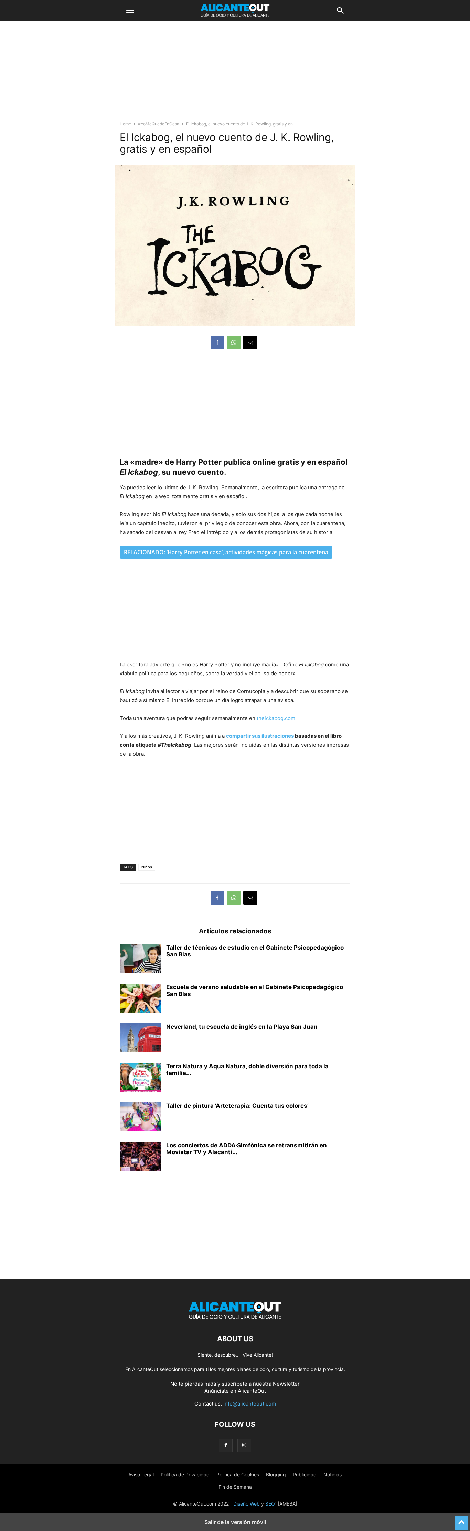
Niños (146, 867)
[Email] (250, 342)
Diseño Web (246, 1504)
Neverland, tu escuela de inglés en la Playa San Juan (242, 1026)
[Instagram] (244, 1445)
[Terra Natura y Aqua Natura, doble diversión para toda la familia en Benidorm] (140, 1078)
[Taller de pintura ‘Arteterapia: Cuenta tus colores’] (140, 1117)
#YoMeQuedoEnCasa (158, 124)
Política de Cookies (237, 1474)
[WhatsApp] (234, 342)
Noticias (332, 1474)
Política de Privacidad (185, 1474)
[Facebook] (217, 342)
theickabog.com (276, 718)
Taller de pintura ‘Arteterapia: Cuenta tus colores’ (237, 1105)
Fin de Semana (235, 1487)
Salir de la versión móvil (235, 1522)
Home (125, 124)
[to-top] (461, 1519)
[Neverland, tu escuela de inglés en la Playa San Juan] (140, 1038)
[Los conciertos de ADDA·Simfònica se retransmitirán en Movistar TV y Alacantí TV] (140, 1157)
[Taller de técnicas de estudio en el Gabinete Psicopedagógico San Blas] (140, 959)
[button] (130, 10)
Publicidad (305, 1474)
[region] (235, 74)
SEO (270, 1504)
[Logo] (235, 1318)
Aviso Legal (141, 1474)
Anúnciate (216, 1391)
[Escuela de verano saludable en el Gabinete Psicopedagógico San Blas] (140, 999)
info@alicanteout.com (249, 1403)
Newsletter (286, 1383)
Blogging (276, 1474)
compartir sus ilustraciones (260, 736)
